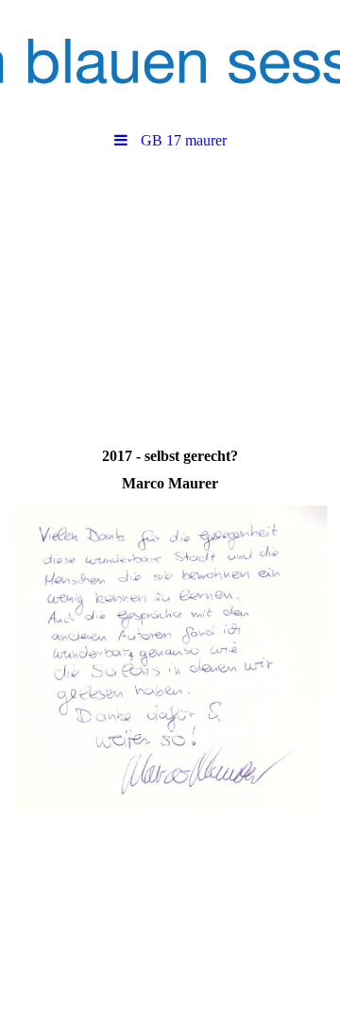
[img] (170, 61)
